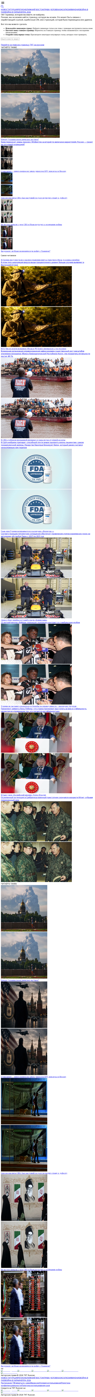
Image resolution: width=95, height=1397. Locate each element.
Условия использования (50, 1383)
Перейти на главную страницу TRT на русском (22, 45)
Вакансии (35, 1383)
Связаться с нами (23, 1383)
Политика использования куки (36, 1385)
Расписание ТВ (8, 1383)
